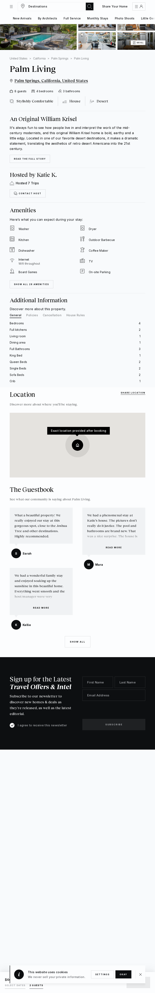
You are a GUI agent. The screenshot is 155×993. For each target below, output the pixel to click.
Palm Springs (59, 58)
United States (18, 58)
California (39, 58)
